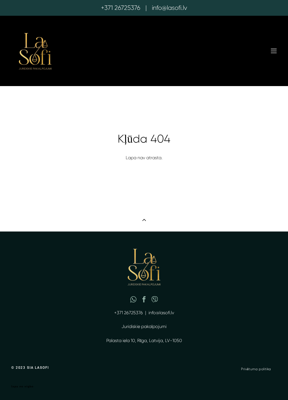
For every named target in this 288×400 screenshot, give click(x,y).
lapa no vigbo (22, 386)
